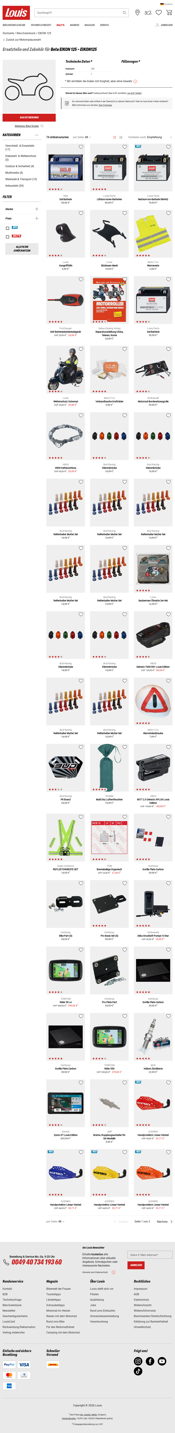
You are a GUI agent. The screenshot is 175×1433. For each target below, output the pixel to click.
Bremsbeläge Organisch (109, 869)
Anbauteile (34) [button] (14, 185)
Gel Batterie (65, 199)
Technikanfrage (12, 1299)
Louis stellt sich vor (101, 1288)
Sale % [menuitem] (60, 25)
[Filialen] (137, 12)
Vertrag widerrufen (14, 1332)
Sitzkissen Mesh (109, 265)
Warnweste (153, 265)
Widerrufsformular (145, 1310)
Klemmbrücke (109, 468)
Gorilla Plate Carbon (153, 869)
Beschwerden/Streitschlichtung (152, 1316)
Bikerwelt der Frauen (58, 1288)
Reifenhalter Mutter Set (65, 534)
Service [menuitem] (104, 25)
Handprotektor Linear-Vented (153, 1135)
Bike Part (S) (65, 935)
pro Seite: (78, 137)
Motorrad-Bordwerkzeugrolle (153, 401)
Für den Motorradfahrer (60, 1327)
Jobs (93, 1305)
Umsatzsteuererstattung (104, 1316)
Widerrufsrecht (142, 1305)
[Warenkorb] (169, 12)
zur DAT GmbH (134, 93)
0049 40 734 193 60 (36, 1262)
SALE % (17, 236)
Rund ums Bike (55, 1321)
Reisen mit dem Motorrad (61, 1316)
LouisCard (9, 1321)
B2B (5, 1294)
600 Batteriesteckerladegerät (65, 331)
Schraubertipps (55, 1305)
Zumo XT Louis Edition (66, 1135)
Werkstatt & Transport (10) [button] (21, 179)
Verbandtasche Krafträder (109, 401)
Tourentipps (53, 1294)
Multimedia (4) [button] (14, 172)
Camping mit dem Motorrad (63, 1332)
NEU (15, 227)
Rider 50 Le (66, 1002)
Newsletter (9, 1310)
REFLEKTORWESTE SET (65, 869)
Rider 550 (109, 1068)
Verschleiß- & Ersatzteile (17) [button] (19, 147)
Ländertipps (53, 1299)
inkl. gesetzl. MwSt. (88, 1415)
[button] (166, 4)
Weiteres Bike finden (27, 126)
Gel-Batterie (153, 331)
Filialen (94, 1294)
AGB (136, 1294)
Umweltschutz (142, 1327)
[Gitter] (114, 137)
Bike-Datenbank (12, 1305)
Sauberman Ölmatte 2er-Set (153, 600)
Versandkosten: (69, 1418)
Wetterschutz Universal (65, 401)
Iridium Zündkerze (153, 1068)
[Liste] (120, 137)
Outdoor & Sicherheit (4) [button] (19, 166)
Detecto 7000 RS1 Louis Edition (153, 666)
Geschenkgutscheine (15, 1316)
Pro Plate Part (109, 1002)
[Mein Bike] (148, 12)
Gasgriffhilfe (65, 265)
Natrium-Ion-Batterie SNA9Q (153, 199)
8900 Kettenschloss (65, 468)
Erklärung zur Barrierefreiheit (151, 1321)
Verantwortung (99, 1321)
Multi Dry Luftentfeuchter (109, 799)
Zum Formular (105, 105)
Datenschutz (141, 1299)
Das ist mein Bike (29, 117)
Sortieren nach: (137, 137)
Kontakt (7, 1288)
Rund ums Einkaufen (102, 1310)
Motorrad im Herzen (58, 1310)
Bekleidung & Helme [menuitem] (14, 25)
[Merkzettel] (158, 12)
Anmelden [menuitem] (166, 25)
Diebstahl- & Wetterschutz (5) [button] (20, 157)
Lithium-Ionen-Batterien (109, 199)
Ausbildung (97, 1299)
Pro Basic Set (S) (109, 935)
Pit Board (66, 799)
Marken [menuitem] (74, 25)
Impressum (140, 1288)
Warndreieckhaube (153, 733)
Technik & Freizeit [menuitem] (41, 25)
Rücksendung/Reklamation (19, 1327)
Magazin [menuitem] (89, 25)
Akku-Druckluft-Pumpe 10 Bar (153, 935)
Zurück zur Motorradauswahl (23, 39)
